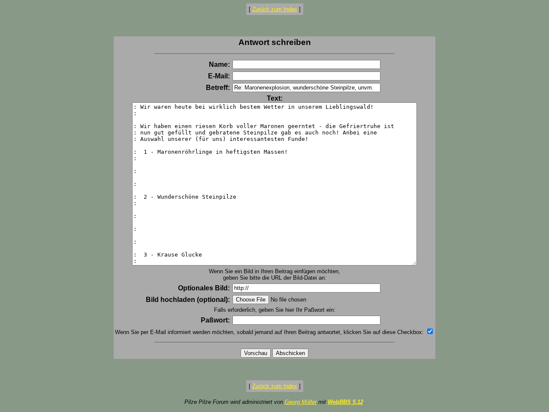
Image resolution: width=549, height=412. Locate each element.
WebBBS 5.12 (345, 402)
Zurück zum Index (274, 9)
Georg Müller (301, 402)
